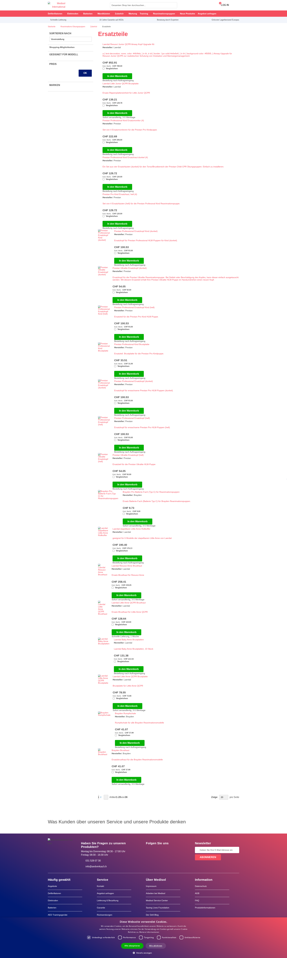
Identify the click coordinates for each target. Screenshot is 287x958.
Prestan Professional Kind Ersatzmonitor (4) (123, 120)
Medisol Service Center (157, 900)
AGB (197, 893)
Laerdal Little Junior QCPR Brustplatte (121, 83)
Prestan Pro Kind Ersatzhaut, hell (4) (120, 194)
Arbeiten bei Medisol (155, 893)
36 (126, 797)
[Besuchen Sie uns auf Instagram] (166, 850)
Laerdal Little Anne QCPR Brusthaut (129, 602)
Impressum (151, 886)
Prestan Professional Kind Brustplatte (131, 344)
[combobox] (143, 5)
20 (119, 797)
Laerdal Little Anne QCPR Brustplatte (130, 676)
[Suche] (174, 5)
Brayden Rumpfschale (125, 713)
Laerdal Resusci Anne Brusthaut (127, 566)
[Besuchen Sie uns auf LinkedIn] (158, 850)
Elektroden (53, 900)
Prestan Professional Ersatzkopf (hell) (132, 418)
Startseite (52, 27)
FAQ (197, 900)
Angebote (52, 886)
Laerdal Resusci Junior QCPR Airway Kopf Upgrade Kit (128, 44)
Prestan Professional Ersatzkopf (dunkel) (133, 381)
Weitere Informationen (149, 932)
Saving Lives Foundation (157, 907)
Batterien (52, 907)
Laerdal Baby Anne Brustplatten (129, 639)
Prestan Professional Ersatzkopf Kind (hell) (134, 307)
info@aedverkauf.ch (96, 866)
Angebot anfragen (105, 893)
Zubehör (94, 27)
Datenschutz (201, 886)
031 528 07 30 (93, 860)
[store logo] (56, 5)
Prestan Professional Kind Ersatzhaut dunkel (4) (125, 157)
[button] (143, 952)
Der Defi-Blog (152, 915)
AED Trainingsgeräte (57, 915)
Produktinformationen (205, 907)
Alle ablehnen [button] (155, 945)
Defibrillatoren (54, 893)
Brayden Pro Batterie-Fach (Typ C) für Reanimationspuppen (151, 492)
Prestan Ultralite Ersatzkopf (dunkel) (130, 268)
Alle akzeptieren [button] (132, 945)
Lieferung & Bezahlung (107, 900)
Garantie (101, 907)
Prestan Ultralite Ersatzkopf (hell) (128, 455)
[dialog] (143, 937)
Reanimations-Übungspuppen (73, 27)
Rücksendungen (104, 915)
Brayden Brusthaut (120, 750)
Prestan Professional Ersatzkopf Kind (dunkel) (136, 231)
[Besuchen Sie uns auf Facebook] (149, 850)
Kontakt (100, 886)
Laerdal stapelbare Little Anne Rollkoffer (131, 529)
